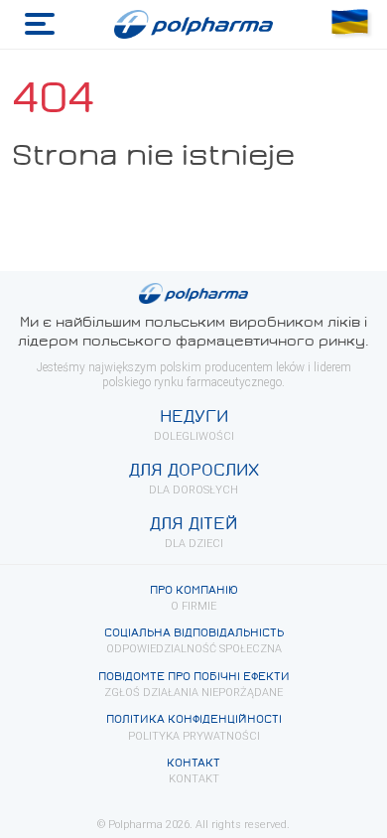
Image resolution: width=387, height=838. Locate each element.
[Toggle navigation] (39, 24)
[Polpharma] (194, 25)
